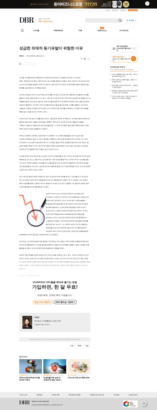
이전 (72, 346)
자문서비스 (102, 30)
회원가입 (115, 10)
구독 (80, 30)
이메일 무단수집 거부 (97, 395)
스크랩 (88, 59)
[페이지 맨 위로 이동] (144, 404)
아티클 (36, 30)
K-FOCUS (124, 30)
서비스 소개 (23, 395)
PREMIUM (58, 30)
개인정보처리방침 (75, 395)
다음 (87, 346)
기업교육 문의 (132, 10)
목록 (79, 346)
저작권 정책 (55, 395)
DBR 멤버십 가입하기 (65, 302)
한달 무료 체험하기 (43, 302)
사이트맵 (116, 395)
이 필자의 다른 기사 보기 (42, 324)
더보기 (81, 58)
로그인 (108, 10)
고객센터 (123, 10)
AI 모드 (131, 20)
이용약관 (39, 395)
